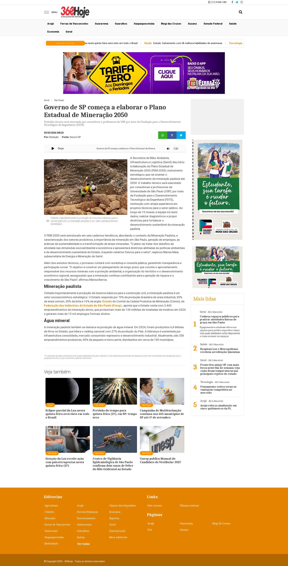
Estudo (107, 301)
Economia (53, 31)
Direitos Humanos (87, 511)
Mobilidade (51, 543)
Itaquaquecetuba (144, 23)
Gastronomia (84, 524)
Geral (69, 31)
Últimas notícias (189, 505)
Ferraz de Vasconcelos (74, 23)
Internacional (117, 530)
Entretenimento (86, 518)
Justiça (81, 537)
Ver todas (83, 544)
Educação (50, 518)
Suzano (192, 23)
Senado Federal (213, 23)
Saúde (232, 23)
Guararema (101, 23)
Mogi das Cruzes (171, 23)
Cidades (49, 511)
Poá (150, 529)
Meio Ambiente (118, 537)
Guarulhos (121, 23)
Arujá (50, 23)
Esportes (114, 518)
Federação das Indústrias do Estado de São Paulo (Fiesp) (83, 305)
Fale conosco (155, 505)
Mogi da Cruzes (221, 523)
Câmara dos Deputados (122, 505)
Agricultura (51, 505)
